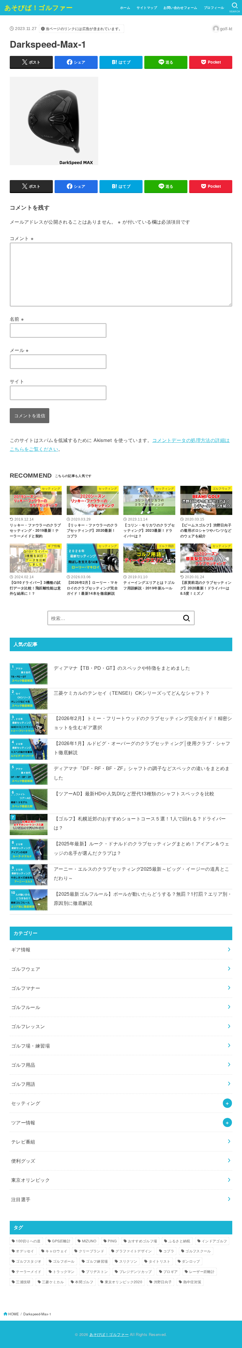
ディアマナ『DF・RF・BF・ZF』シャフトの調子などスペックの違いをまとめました (142, 772)
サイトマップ (147, 7)
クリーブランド (91, 1250)
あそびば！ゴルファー (38, 7)
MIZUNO (89, 1240)
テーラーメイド (28, 1271)
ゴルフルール (25, 1006)
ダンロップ (191, 1261)
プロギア (170, 1271)
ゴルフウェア (25, 968)
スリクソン (128, 1261)
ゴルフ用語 (23, 1083)
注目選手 (21, 1199)
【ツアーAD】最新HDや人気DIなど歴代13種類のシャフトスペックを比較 (134, 793)
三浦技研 (23, 1281)
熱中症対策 (192, 1281)
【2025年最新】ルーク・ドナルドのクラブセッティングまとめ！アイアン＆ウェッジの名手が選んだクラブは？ (142, 848)
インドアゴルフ (214, 1240)
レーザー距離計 (202, 1271)
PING (112, 1240)
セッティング (25, 1102)
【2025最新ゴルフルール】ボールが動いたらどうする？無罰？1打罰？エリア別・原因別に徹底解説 (143, 898)
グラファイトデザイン (133, 1250)
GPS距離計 (61, 1240)
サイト (17, 381)
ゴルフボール (64, 1261)
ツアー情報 (23, 1122)
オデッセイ (25, 1250)
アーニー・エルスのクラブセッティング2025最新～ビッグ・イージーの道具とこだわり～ (142, 873)
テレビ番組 (23, 1141)
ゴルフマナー (25, 987)
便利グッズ (23, 1160)
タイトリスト (160, 1261)
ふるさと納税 (179, 1240)
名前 (17, 318)
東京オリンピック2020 (124, 1281)
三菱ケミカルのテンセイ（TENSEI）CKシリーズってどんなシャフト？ (132, 692)
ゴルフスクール (198, 1250)
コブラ (168, 1250)
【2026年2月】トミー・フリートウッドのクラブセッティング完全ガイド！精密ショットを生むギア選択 (143, 722)
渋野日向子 (163, 1281)
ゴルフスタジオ (28, 1261)
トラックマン (64, 1271)
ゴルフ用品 (23, 1064)
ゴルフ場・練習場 (30, 1045)
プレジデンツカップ (135, 1271)
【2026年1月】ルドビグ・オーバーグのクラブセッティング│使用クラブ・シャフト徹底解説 (142, 747)
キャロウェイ (56, 1250)
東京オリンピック (30, 1179)
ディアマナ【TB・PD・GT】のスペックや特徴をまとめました (122, 667)
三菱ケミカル (53, 1281)
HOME (13, 1314)
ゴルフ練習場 (97, 1261)
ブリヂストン (97, 1271)
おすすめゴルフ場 (142, 1240)
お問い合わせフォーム (180, 7)
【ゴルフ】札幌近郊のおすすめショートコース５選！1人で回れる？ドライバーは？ (140, 823)
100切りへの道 (28, 1240)
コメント (22, 238)
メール (19, 349)
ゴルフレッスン (28, 1026)
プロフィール (214, 7)
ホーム (125, 7)
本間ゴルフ (84, 1281)
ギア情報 (21, 949)
